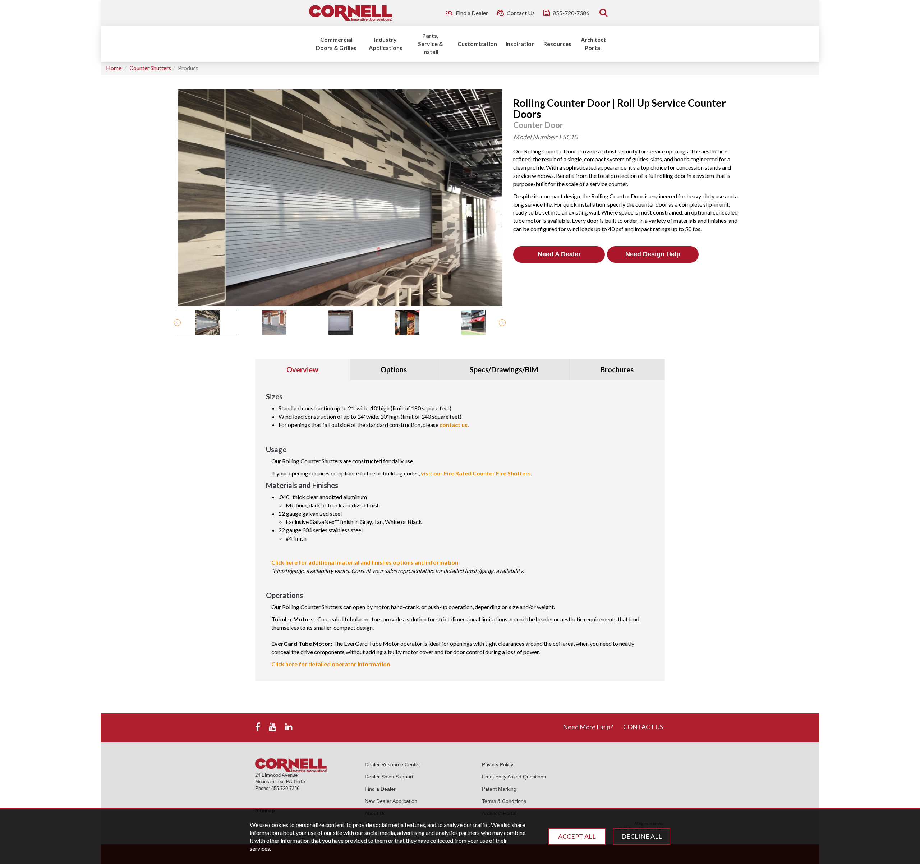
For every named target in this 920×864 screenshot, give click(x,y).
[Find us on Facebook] (257, 727)
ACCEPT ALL (577, 836)
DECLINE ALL (641, 836)
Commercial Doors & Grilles (336, 43)
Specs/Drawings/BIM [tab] (504, 369)
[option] (207, 322)
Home (113, 67)
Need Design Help (652, 254)
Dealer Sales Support (389, 777)
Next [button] (502, 322)
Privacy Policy (497, 764)
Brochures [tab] (617, 369)
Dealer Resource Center (392, 764)
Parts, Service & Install (430, 43)
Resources (557, 43)
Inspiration (520, 43)
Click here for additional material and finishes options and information (364, 562)
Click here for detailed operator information (330, 664)
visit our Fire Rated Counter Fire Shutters (476, 473)
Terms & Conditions (504, 801)
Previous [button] (177, 322)
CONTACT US (643, 727)
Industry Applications (385, 43)
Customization (477, 43)
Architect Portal (593, 43)
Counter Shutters (150, 67)
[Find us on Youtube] (272, 727)
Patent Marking (499, 789)
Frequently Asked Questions (514, 777)
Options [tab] (394, 369)
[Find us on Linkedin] (289, 727)
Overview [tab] (302, 369)
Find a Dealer (380, 789)
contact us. (454, 424)
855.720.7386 (285, 788)
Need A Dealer (559, 254)
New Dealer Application (391, 801)
